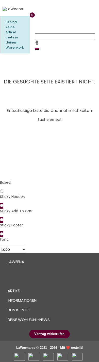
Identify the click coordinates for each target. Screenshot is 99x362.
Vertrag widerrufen (49, 334)
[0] (2, 60)
